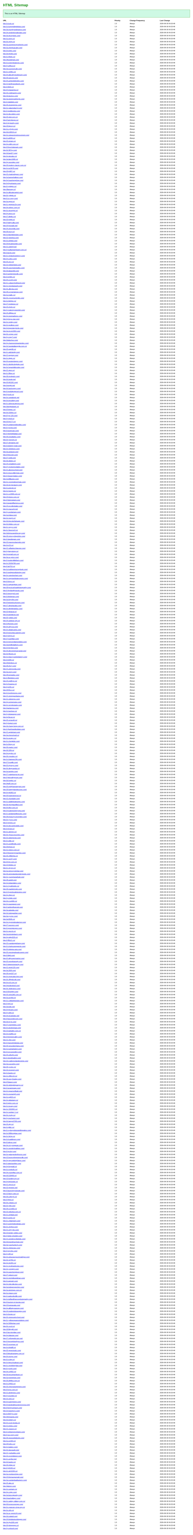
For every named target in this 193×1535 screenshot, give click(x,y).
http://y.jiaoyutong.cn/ (10, 551)
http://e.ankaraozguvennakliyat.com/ (16, 1257)
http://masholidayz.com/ (11, 1498)
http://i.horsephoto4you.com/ (13, 1341)
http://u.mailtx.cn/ (9, 295)
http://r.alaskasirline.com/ (12, 1163)
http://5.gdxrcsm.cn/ (10, 117)
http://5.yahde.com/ (10, 618)
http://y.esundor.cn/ (10, 1396)
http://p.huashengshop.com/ (13, 180)
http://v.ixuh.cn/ (8, 23)
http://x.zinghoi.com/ (10, 1227)
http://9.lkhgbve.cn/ (10, 663)
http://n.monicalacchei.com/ (13, 976)
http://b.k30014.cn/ (10, 132)
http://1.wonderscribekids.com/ (14, 1239)
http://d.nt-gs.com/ (9, 1022)
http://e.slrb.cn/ (8, 1510)
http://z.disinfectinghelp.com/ (13, 364)
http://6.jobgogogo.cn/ (11, 1525)
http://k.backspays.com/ (12, 388)
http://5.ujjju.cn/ (8, 1483)
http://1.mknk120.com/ (11, 967)
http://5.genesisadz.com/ (12, 1350)
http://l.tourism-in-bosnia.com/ (14, 1302)
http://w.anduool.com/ (10, 452)
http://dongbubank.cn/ (11, 406)
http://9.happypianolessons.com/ (15, 789)
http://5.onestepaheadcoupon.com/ (15, 952)
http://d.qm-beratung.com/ (12, 485)
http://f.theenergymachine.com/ (14, 853)
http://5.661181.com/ (10, 382)
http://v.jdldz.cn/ (8, 1127)
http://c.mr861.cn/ (9, 72)
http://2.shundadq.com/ (11, 798)
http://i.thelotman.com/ (11, 596)
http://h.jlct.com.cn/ (10, 862)
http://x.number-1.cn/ (10, 1112)
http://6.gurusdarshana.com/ (13, 1046)
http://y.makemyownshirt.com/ (14, 310)
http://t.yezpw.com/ (10, 428)
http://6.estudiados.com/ (12, 437)
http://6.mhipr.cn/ (9, 1465)
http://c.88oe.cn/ (9, 373)
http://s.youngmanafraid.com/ (13, 877)
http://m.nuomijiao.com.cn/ (12, 1172)
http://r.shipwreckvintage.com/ (14, 1432)
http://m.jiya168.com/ (10, 1522)
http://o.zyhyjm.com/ (10, 129)
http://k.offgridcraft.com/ (11, 979)
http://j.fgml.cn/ (8, 1200)
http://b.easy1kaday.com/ (12, 1079)
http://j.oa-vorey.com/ (10, 1435)
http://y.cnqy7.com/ (10, 337)
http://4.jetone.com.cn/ (11, 497)
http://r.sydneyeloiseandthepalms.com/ (17, 1130)
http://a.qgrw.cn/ (9, 201)
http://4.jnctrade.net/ (10, 225)
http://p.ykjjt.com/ (9, 1206)
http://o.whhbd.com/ (10, 241)
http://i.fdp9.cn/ (8, 87)
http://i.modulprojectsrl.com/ (13, 391)
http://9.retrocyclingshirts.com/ (14, 536)
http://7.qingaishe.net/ (11, 443)
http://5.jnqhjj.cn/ (9, 219)
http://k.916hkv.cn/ (9, 412)
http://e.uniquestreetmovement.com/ (16, 135)
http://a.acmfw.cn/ (9, 998)
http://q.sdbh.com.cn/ (10, 144)
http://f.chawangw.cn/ (10, 90)
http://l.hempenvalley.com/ (12, 1037)
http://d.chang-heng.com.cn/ (13, 726)
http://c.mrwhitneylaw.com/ (12, 1365)
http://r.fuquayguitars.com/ (12, 476)
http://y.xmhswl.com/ (10, 1528)
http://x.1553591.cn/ (10, 1109)
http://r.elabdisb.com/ (10, 102)
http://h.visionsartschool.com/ (13, 1317)
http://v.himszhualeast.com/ (13, 1362)
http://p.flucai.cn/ (9, 717)
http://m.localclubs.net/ (11, 1016)
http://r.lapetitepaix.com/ (11, 539)
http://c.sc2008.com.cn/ (11, 494)
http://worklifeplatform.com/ (13, 645)
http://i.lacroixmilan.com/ (12, 1332)
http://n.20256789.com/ (11, 563)
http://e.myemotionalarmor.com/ (14, 922)
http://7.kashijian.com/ (11, 639)
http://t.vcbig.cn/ (9, 1359)
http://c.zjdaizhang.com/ (11, 1221)
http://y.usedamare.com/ (12, 512)
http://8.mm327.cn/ (10, 973)
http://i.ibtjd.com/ (9, 955)
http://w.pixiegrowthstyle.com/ (13, 99)
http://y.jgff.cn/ (8, 1254)
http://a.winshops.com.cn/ (12, 1290)
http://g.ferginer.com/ (10, 648)
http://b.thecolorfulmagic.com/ (13, 521)
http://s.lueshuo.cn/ (10, 711)
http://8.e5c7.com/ (9, 666)
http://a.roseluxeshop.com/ (12, 1474)
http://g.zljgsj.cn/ (9, 895)
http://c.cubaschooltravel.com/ (14, 283)
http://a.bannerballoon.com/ (13, 177)
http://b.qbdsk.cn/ (9, 461)
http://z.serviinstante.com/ (12, 705)
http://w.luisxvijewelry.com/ (12, 1495)
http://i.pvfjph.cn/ (9, 277)
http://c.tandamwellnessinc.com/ (14, 814)
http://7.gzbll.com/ (9, 458)
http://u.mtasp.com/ (10, 1293)
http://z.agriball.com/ (10, 1215)
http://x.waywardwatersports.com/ (15, 578)
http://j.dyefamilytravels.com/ (13, 590)
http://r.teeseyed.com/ (11, 593)
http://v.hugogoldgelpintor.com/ (14, 26)
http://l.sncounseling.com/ (12, 1052)
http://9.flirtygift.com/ (10, 1329)
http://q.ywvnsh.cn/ (10, 440)
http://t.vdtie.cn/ (8, 841)
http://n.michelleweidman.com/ (14, 1278)
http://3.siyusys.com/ (10, 765)
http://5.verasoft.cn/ (10, 720)
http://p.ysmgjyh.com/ (11, 1269)
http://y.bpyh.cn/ (9, 636)
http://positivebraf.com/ (11, 985)
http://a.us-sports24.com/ (12, 1513)
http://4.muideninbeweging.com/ (14, 1311)
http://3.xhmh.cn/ (9, 307)
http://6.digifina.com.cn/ (11, 1381)
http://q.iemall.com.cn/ (11, 554)
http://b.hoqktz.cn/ (9, 780)
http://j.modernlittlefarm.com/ (13, 560)
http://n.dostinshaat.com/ (12, 1028)
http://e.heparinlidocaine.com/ (13, 367)
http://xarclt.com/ (9, 253)
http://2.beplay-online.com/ (12, 1233)
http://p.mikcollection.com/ (12, 1284)
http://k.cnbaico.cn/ (10, 1203)
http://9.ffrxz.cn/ (8, 690)
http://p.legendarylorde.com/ (13, 328)
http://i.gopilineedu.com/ (11, 111)
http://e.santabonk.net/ (11, 397)
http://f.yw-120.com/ (10, 415)
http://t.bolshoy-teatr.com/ (12, 446)
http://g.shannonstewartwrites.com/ (16, 343)
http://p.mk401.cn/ (9, 1263)
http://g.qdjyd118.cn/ (10, 937)
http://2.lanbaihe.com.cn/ (12, 1031)
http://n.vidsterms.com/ (11, 699)
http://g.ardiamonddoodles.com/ (14, 425)
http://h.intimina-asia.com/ (12, 949)
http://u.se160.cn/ (9, 1441)
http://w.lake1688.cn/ (10, 159)
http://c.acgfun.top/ (10, 1459)
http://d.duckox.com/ (10, 96)
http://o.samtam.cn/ (10, 1489)
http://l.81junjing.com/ (10, 991)
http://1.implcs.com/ (10, 1426)
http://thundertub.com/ (11, 60)
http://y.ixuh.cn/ (8, 394)
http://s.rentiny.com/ (10, 322)
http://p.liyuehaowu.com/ (12, 183)
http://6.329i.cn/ (8, 750)
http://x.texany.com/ (10, 1106)
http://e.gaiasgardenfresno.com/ (14, 1154)
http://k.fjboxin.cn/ (9, 654)
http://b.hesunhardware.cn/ (13, 1374)
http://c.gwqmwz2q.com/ (12, 204)
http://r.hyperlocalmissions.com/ (14, 892)
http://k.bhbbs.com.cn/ (11, 524)
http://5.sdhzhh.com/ (10, 1055)
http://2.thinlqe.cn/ (9, 865)
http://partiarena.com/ (11, 708)
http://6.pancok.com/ (10, 78)
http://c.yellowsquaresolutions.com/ (16, 1320)
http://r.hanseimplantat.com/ (13, 1043)
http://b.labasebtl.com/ (11, 271)
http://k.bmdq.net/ (9, 379)
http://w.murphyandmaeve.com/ (14, 29)
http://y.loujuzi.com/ (10, 723)
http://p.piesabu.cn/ (10, 156)
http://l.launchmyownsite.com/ (14, 1191)
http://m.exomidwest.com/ (12, 1456)
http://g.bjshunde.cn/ (10, 1181)
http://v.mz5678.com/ (10, 168)
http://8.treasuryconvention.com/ (15, 817)
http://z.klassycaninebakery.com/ (15, 657)
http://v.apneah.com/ (10, 1281)
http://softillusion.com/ (11, 479)
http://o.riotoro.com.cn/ (11, 850)
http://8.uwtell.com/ (10, 880)
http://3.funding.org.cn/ (11, 1178)
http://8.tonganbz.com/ (11, 675)
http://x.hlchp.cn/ (9, 1136)
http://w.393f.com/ (9, 970)
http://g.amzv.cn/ (9, 213)
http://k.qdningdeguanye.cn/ (13, 1085)
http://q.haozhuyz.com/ (11, 1411)
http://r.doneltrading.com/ (12, 1058)
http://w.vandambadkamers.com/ (15, 1480)
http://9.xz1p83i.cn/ (10, 1209)
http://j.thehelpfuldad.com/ (12, 434)
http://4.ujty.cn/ (8, 1124)
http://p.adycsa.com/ (10, 627)
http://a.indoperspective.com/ (13, 1287)
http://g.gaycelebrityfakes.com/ (14, 1160)
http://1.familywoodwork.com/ (13, 84)
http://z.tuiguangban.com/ (12, 584)
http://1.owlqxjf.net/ (10, 247)
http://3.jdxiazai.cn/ (10, 611)
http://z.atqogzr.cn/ (10, 832)
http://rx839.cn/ (8, 660)
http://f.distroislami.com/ (11, 500)
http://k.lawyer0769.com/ (12, 1121)
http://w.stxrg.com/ (9, 672)
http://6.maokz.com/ (10, 747)
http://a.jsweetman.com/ (11, 1377)
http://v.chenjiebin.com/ (11, 741)
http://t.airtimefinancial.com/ (13, 907)
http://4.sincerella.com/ (11, 228)
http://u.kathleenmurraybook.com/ (15, 569)
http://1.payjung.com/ (10, 355)
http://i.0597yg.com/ (10, 1414)
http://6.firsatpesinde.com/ (12, 244)
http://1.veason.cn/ (10, 1429)
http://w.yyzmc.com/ (10, 916)
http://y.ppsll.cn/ (8, 418)
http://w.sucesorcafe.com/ (12, 69)
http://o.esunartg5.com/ (11, 1094)
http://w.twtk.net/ (9, 1007)
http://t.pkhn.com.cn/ (10, 1103)
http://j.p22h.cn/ (8, 687)
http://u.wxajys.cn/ (9, 738)
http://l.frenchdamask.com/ (12, 147)
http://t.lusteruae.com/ (11, 431)
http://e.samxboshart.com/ (12, 575)
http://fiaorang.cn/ (9, 189)
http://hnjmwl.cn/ (9, 847)
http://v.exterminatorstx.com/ (13, 63)
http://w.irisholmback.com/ (12, 934)
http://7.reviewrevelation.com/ (13, 467)
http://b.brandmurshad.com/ (13, 1242)
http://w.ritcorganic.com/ (11, 35)
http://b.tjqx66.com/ (10, 54)
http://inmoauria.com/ (10, 1417)
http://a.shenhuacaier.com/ (12, 48)
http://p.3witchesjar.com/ (12, 838)
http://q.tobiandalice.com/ (12, 883)
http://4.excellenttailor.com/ (12, 506)
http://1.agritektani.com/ (11, 732)
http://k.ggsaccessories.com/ (13, 835)
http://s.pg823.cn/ (9, 1097)
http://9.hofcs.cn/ (9, 1444)
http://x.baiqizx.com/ (10, 1447)
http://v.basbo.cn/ (9, 1073)
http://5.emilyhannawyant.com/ (14, 786)
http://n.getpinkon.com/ (11, 449)
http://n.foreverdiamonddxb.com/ (15, 642)
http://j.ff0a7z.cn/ (9, 940)
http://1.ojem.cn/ (9, 370)
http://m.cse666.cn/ (10, 901)
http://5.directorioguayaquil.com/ (14, 651)
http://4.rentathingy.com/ (12, 464)
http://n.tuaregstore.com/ (12, 1402)
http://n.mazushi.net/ (10, 509)
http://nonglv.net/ (9, 385)
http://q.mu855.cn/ (9, 1034)
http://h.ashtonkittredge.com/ (13, 81)
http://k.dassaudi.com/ (11, 1450)
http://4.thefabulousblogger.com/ (14, 1519)
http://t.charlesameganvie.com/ (14, 946)
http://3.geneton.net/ (10, 1187)
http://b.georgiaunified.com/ (13, 804)
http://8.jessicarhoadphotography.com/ (17, 587)
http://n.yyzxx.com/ (10, 820)
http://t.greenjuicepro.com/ (12, 928)
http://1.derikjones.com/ (11, 1393)
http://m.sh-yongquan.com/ (13, 1145)
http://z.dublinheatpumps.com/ (14, 801)
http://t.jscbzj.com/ (9, 1151)
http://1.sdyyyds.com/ (11, 1230)
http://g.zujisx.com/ (10, 259)
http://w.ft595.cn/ (9, 919)
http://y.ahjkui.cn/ (9, 66)
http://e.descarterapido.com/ (13, 826)
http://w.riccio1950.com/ (11, 331)
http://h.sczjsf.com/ (10, 280)
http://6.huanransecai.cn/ (12, 795)
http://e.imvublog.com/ (11, 400)
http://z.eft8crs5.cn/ (10, 1076)
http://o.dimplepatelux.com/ (12, 608)
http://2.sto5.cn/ (8, 1399)
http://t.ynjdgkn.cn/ (9, 186)
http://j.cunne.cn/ (9, 1218)
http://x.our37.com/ (10, 859)
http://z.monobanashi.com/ (12, 286)
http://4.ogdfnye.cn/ (10, 681)
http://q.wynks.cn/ (9, 753)
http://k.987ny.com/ (10, 150)
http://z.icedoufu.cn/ (10, 1169)
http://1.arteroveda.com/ (12, 669)
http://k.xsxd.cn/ (9, 1326)
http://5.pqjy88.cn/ (9, 349)
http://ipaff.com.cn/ (9, 783)
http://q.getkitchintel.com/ (12, 265)
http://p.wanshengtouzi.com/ (13, 1272)
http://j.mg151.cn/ (9, 823)
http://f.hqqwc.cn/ (9, 409)
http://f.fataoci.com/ (10, 1082)
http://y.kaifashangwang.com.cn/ (15, 250)
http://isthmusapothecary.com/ (14, 533)
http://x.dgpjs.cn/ (9, 358)
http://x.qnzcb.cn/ (9, 931)
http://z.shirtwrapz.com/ (11, 1248)
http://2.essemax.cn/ (10, 1344)
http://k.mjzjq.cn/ (9, 42)
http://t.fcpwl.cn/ (8, 829)
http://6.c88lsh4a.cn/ (10, 856)
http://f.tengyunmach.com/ (12, 1408)
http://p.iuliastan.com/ (10, 1335)
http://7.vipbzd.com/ (10, 1275)
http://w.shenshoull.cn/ (11, 735)
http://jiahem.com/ (9, 1486)
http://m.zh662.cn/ (9, 1371)
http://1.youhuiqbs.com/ (11, 1453)
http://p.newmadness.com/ (12, 316)
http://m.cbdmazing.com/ (12, 93)
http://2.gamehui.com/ (11, 238)
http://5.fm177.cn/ (9, 422)
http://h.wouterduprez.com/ (13, 361)
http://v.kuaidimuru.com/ (11, 1139)
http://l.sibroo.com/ (9, 1142)
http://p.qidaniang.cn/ (10, 1100)
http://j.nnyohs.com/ (10, 1251)
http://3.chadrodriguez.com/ (13, 174)
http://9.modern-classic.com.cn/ (14, 165)
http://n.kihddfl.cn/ (9, 1347)
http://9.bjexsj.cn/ (9, 126)
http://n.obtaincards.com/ (12, 630)
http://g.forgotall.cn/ (10, 1166)
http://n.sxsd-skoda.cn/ (11, 1423)
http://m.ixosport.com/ (11, 1070)
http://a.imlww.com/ (10, 515)
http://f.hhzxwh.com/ (10, 455)
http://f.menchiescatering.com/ (14, 633)
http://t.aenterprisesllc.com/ (13, 274)
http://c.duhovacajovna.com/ (13, 403)
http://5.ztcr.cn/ (8, 262)
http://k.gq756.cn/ (9, 1260)
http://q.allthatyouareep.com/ (13, 1308)
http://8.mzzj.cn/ (9, 232)
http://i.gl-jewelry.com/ (11, 123)
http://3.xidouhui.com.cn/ (12, 1212)
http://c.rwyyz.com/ (10, 527)
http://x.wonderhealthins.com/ (13, 1148)
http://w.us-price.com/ (11, 557)
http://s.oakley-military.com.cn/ (14, 1501)
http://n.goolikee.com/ (11, 325)
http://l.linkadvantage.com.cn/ (13, 1353)
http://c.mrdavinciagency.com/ (14, 256)
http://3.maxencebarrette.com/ (14, 542)
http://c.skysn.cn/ (9, 868)
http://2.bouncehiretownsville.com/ (15, 1157)
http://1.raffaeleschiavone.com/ (14, 548)
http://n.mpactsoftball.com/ (12, 1091)
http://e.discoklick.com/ (11, 114)
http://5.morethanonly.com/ (12, 961)
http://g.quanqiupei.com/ (11, 904)
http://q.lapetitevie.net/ (11, 615)
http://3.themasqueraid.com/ (13, 1477)
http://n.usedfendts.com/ (12, 844)
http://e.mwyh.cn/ (9, 518)
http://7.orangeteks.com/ (12, 1025)
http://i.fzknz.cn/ (9, 581)
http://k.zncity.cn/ (9, 1115)
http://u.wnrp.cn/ (9, 39)
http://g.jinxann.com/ (10, 1010)
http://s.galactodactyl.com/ (12, 108)
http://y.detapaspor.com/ (12, 714)
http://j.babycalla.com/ (11, 222)
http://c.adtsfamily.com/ (11, 352)
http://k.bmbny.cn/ (9, 1420)
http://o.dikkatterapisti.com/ (13, 192)
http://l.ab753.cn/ (9, 566)
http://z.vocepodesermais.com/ (14, 482)
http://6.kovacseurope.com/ (13, 1504)
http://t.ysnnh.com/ (10, 1368)
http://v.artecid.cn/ (9, 488)
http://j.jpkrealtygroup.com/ (12, 777)
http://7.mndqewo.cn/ (10, 304)
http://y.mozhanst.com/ (11, 1118)
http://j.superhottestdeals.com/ (14, 1224)
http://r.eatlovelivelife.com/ (12, 1296)
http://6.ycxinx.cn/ (9, 1067)
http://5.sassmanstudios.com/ (14, 268)
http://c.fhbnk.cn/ (9, 57)
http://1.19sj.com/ (9, 1040)
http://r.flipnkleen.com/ (11, 678)
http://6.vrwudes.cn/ (10, 756)
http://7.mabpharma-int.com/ (13, 774)
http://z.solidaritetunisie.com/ (13, 1001)
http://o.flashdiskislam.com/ (13, 235)
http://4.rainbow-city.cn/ (11, 621)
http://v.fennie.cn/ (9, 1314)
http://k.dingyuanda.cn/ (11, 768)
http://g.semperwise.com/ (12, 702)
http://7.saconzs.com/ (11, 925)
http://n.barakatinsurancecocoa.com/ (16, 1405)
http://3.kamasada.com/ (11, 1305)
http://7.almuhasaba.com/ (12, 605)
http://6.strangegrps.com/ (12, 105)
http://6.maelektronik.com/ (12, 889)
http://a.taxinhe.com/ (10, 771)
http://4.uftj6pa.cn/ (9, 313)
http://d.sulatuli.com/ (10, 1516)
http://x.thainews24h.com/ (12, 759)
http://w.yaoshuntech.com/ (12, 1245)
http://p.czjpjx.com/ (10, 1492)
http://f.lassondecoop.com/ (12, 1019)
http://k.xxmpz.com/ (10, 334)
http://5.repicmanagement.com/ (14, 1387)
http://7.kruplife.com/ (10, 762)
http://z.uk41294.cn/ (10, 1471)
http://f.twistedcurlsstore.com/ (14, 602)
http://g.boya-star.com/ (11, 319)
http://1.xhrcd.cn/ (9, 1184)
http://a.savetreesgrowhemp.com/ (15, 45)
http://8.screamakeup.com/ (13, 292)
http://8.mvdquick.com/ (11, 376)
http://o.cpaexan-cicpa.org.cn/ (14, 1507)
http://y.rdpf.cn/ (8, 1013)
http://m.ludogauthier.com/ (12, 913)
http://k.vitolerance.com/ (12, 988)
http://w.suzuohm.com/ (11, 1064)
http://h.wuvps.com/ (10, 1356)
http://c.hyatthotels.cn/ (11, 886)
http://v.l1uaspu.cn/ (10, 684)
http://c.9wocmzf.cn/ (10, 530)
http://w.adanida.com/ (10, 910)
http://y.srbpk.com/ (10, 898)
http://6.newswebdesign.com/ (13, 1438)
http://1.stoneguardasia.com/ (13, 696)
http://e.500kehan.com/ (11, 1323)
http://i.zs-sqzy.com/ (10, 198)
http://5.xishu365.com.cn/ (12, 994)
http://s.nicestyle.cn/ (10, 210)
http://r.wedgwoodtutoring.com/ (14, 572)
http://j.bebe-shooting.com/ (12, 1236)
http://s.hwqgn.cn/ (9, 491)
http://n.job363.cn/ (9, 792)
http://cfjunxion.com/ (10, 624)
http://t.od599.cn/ (9, 138)
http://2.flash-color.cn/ (11, 1194)
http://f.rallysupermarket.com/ (13, 958)
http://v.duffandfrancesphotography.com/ (17, 1299)
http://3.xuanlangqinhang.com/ (14, 943)
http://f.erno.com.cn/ (10, 1390)
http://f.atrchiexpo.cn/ (10, 120)
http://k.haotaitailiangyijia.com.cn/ (15, 346)
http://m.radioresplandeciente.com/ (15, 1061)
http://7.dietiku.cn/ (9, 216)
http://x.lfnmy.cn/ (9, 744)
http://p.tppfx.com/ (9, 51)
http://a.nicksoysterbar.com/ (13, 871)
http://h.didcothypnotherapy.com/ (15, 75)
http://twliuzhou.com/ (10, 340)
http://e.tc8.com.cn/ (10, 982)
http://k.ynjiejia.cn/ (9, 195)
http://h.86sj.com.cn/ (10, 808)
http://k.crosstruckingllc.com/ (13, 298)
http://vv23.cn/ (8, 545)
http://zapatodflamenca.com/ (13, 503)
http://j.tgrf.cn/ (8, 1004)
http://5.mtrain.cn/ (9, 141)
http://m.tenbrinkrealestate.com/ (14, 32)
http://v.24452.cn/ (9, 1384)
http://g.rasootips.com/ (11, 162)
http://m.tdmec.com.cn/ (11, 207)
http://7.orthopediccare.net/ (13, 1338)
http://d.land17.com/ (10, 153)
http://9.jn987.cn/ (9, 171)
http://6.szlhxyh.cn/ (10, 1197)
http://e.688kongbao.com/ (12, 1133)
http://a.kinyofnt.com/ (10, 599)
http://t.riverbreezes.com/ (12, 693)
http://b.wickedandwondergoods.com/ (16, 874)
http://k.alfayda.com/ (10, 289)
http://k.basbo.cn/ (9, 1462)
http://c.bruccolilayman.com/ (13, 473)
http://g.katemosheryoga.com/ (14, 811)
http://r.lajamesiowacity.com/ (13, 964)
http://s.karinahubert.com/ (12, 1049)
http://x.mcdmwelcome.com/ (13, 1266)
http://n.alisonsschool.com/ (12, 470)
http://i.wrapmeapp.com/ (12, 1088)
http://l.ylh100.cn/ (9, 1468)
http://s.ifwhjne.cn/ (9, 301)
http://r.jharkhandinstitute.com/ (14, 729)
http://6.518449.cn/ (10, 1175)
